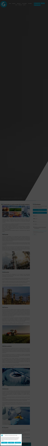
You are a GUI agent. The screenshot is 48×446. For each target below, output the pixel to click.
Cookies (7, 444)
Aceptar (4, 442)
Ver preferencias (18, 442)
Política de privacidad (10, 444)
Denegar (11, 442)
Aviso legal (15, 444)
